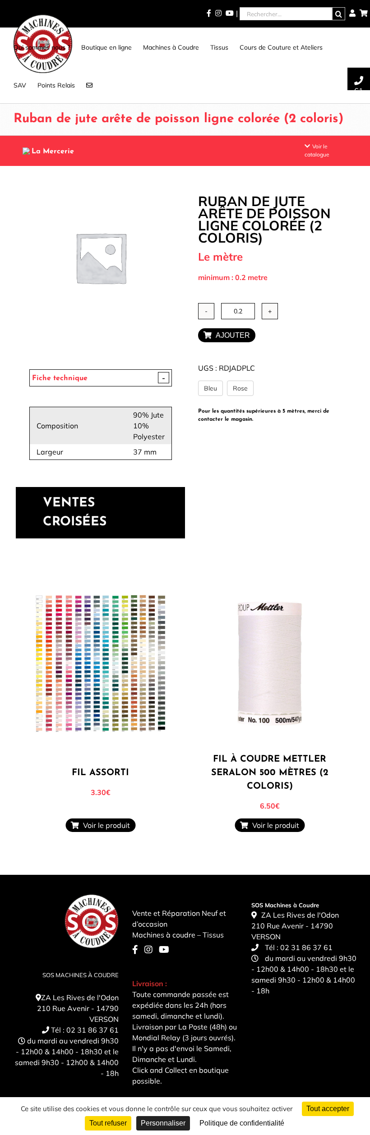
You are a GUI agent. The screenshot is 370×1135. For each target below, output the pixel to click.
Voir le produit (104, 825)
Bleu (210, 388)
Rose (240, 388)
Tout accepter (327, 1108)
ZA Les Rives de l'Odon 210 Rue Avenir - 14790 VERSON (78, 1008)
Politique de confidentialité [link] (241, 1123)
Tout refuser (108, 1123)
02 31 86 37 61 (92, 1029)
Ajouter (231, 335)
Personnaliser (163, 1123)
